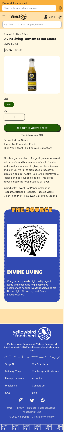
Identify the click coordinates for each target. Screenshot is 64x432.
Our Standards (39, 368)
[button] (59, 8)
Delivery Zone (12, 375)
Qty (5, 109)
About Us (36, 382)
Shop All (7, 34)
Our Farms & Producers (44, 375)
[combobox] (29, 8)
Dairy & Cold (22, 34)
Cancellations (46, 411)
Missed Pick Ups (31, 415)
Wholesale (10, 389)
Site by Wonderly (44, 420)
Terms (7, 411)
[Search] (5, 24)
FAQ (6, 396)
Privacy (18, 411)
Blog (33, 396)
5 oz (9, 102)
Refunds (30, 411)
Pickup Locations (13, 382)
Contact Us (37, 389)
